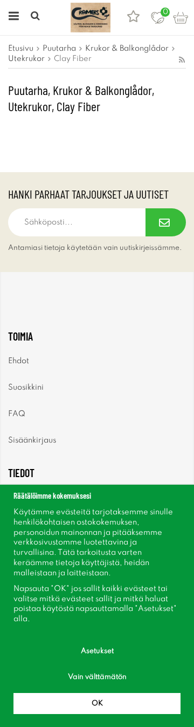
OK (97, 703)
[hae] (36, 17)
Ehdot (18, 361)
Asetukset (97, 651)
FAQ (16, 414)
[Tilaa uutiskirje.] (166, 222)
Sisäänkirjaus (32, 440)
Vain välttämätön (97, 677)
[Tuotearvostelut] (133, 17)
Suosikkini (26, 387)
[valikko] (12, 17)
